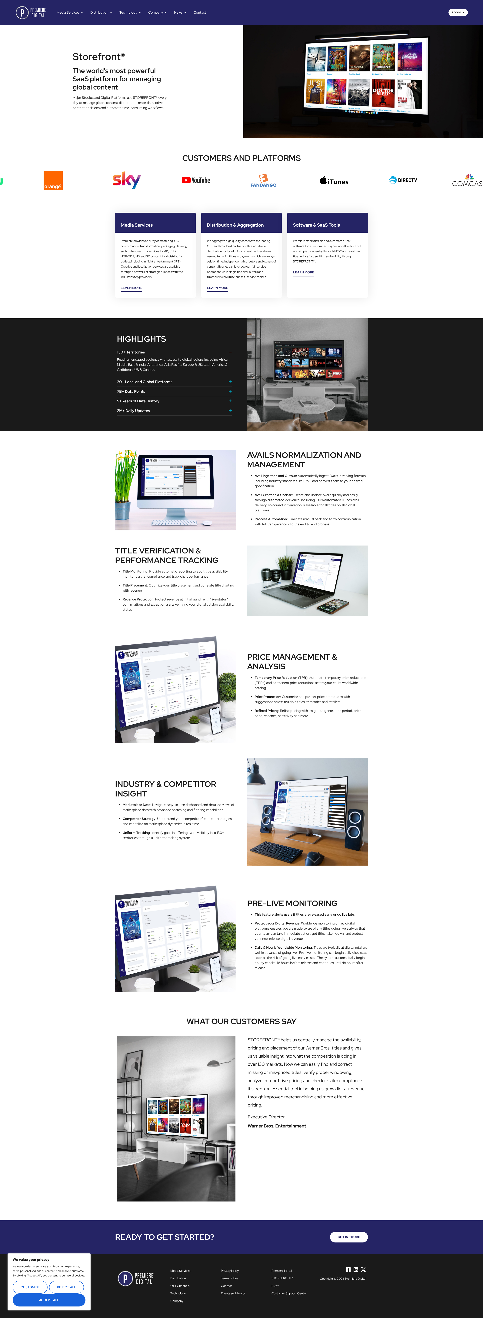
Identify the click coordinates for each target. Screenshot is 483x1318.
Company (155, 12)
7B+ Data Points (131, 391)
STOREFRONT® (282, 1278)
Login (456, 12)
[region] (49, 1281)
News (178, 12)
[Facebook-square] (348, 1269)
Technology (128, 12)
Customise (30, 1287)
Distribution (99, 12)
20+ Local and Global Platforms (144, 381)
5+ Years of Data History (138, 401)
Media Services (68, 12)
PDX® (275, 1286)
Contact (200, 12)
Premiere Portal (281, 1271)
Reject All (66, 1287)
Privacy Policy (230, 1271)
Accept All (49, 1300)
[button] (70, 12)
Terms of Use (229, 1278)
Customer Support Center (289, 1293)
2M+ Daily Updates (133, 410)
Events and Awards (233, 1293)
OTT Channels (179, 1286)
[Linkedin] (355, 1269)
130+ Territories (131, 352)
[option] (83, 180)
